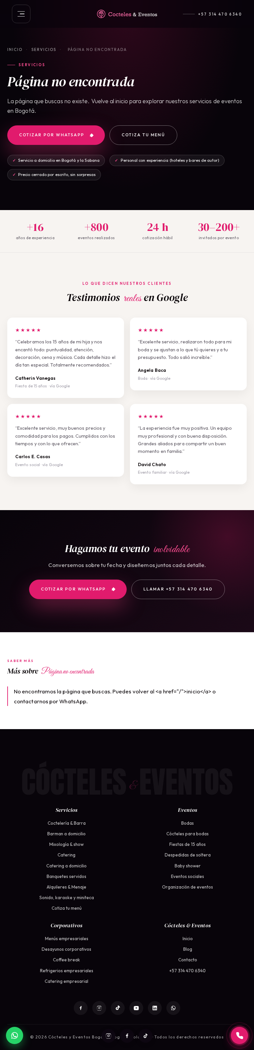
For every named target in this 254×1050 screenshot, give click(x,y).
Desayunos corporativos (66, 949)
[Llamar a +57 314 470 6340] (239, 1035)
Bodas (187, 823)
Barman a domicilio (66, 833)
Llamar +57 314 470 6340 (178, 589)
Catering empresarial (66, 981)
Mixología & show (66, 844)
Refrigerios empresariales (66, 970)
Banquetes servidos (66, 876)
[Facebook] (127, 1036)
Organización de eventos (187, 887)
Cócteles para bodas (187, 833)
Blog (187, 949)
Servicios (43, 49)
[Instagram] (108, 1036)
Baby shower (188, 865)
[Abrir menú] (21, 14)
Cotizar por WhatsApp (51, 134)
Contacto (187, 959)
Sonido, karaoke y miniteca (66, 897)
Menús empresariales (66, 938)
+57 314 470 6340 (220, 14)
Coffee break (66, 959)
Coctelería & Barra (67, 823)
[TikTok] (145, 1036)
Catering (66, 854)
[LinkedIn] (155, 1008)
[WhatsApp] (173, 1008)
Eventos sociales (187, 876)
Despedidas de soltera (188, 854)
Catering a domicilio (66, 865)
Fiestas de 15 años (187, 844)
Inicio (14, 49)
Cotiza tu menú (143, 134)
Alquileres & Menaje (66, 887)
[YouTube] (136, 1008)
